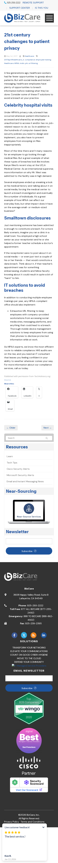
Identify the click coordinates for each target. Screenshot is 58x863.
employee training (43, 60)
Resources (17, 446)
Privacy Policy (11, 821)
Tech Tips (12, 462)
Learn (10, 456)
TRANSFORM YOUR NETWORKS (29, 647)
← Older (10, 427)
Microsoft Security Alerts (20, 475)
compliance (30, 60)
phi (26, 63)
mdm (22, 63)
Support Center (19, 8)
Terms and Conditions (32, 821)
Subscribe (27, 551)
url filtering (33, 63)
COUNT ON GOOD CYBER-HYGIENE (29, 654)
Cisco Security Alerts (18, 468)
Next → (48, 427)
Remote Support (33, 2)
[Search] (48, 438)
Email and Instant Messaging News (25, 481)
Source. (7, 380)
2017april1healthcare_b (14, 60)
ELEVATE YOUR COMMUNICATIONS (29, 651)
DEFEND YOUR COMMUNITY (29, 662)
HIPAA (16, 63)
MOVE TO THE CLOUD (29, 658)
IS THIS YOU (41, 8)
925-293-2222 (13, 2)
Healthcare (29, 56)
